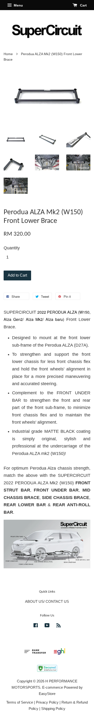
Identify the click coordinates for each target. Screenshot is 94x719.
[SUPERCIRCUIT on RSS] (58, 626)
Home (8, 54)
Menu (18, 5)
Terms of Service (19, 702)
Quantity (12, 248)
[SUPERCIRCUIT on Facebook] (35, 626)
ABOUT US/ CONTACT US (47, 601)
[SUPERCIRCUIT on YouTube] (47, 626)
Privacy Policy (47, 702)
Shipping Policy (53, 708)
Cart (83, 5)
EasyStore (47, 694)
